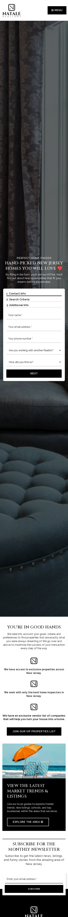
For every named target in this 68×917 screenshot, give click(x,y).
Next (34, 373)
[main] (34, 415)
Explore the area (27, 821)
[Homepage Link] (12, 10)
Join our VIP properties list (34, 731)
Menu (58, 10)
